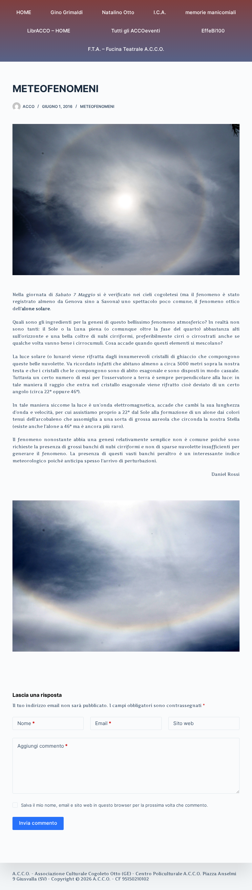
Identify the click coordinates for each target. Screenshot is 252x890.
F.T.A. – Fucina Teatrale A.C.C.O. (126, 49)
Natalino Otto (118, 12)
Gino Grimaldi (67, 12)
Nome (26, 723)
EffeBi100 (213, 31)
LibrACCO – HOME (48, 31)
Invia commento (38, 823)
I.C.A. (160, 12)
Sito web (183, 723)
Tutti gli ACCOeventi (135, 31)
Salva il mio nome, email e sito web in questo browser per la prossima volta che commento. (114, 805)
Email (103, 723)
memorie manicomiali (210, 12)
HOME (23, 12)
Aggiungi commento (42, 746)
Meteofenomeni (97, 106)
